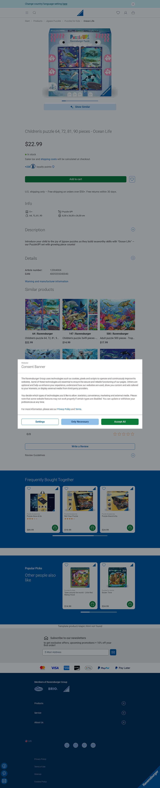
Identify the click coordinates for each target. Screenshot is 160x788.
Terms (78, 409)
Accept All (120, 421)
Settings (40, 421)
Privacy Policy (64, 409)
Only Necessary (80, 421)
